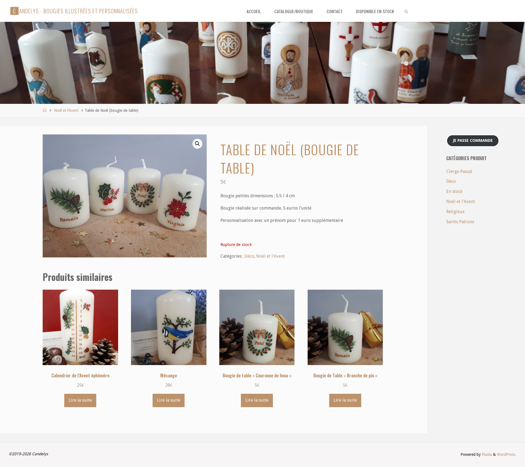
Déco (249, 256)
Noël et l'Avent (66, 110)
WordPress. (506, 454)
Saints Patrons (460, 221)
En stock (454, 191)
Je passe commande (473, 140)
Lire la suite (80, 400)
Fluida (486, 454)
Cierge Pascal (459, 171)
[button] (197, 144)
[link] (406, 11)
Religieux (455, 211)
